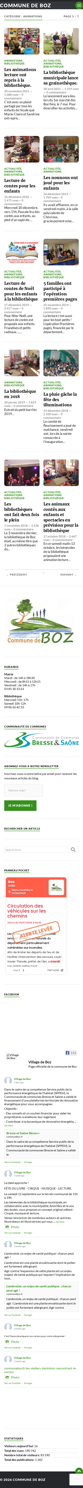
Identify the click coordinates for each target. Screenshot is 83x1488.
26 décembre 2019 (55, 194)
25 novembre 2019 (56, 305)
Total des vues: (14, 1450)
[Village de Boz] (14, 1056)
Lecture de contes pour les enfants (19, 186)
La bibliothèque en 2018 (20, 394)
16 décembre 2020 (16, 197)
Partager (28, 1162)
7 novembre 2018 (16, 525)
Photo (15, 1227)
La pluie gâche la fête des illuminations (60, 399)
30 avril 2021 (52, 89)
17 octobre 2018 (54, 536)
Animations (13, 60)
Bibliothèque (14, 63)
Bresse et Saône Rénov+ (23, 1133)
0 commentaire (13, 96)
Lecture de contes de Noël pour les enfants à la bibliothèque (21, 291)
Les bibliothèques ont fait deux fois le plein (21, 512)
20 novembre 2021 (16, 91)
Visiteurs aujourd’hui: (19, 1446)
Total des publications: (19, 1459)
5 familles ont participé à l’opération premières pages (60, 291)
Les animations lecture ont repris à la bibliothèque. (20, 77)
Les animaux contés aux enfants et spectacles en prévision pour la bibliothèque (60, 517)
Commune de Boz (25, 5)
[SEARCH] (73, 850)
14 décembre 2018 (55, 410)
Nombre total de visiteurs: (22, 1455)
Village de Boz (22, 1079)
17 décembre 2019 (16, 305)
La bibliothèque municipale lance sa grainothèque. (61, 78)
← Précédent (16, 574)
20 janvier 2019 (14, 402)
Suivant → (68, 574)
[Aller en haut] (79, 1471)
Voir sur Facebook (12, 1162)
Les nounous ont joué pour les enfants (60, 183)
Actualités (52, 60)
